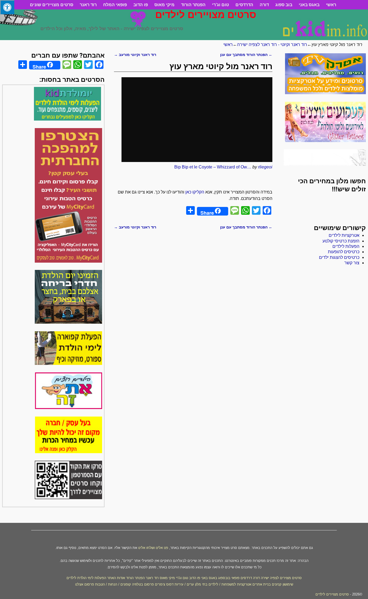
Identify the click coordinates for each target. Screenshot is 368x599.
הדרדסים (244, 4)
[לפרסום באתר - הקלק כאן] (68, 451)
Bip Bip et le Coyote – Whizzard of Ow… (212, 167)
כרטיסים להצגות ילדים (339, 257)
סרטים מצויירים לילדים (205, 14)
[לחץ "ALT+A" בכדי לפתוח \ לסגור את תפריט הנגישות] (7, 7)
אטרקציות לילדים (344, 235)
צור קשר (351, 262)
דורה (264, 4)
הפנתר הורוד (193, 4)
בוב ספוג (283, 4)
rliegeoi (265, 167)
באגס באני (309, 4)
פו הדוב (140, 4)
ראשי (331, 4)
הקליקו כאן (194, 192)
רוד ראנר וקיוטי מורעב (135, 54)
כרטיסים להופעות (343, 251)
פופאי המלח (115, 4)
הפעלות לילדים (345, 246)
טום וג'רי (220, 4)
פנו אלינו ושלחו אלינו (153, 548)
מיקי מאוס (164, 4)
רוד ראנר (88, 4)
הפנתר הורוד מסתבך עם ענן (246, 54)
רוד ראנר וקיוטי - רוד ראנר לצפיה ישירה (272, 44)
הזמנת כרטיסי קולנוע (340, 241)
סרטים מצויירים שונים (51, 4)
